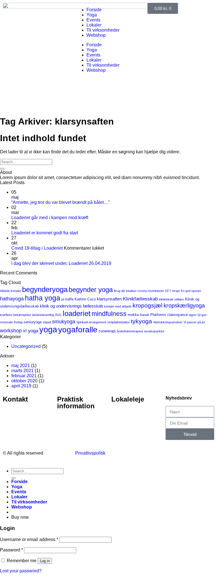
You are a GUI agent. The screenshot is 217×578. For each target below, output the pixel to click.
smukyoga (63, 321)
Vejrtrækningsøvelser (168, 322)
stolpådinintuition (118, 322)
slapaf (47, 322)
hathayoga (12, 299)
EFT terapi (172, 291)
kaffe (69, 299)
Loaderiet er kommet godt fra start (44, 232)
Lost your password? (21, 570)
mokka (133, 315)
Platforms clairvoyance (169, 315)
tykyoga (141, 321)
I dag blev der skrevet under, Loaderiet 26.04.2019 (61, 263)
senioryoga (33, 322)
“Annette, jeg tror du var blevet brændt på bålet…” (60, 202)
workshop (11, 330)
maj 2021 (20, 365)
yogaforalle (77, 329)
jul (62, 299)
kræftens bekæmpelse (15, 315)
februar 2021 (24, 375)
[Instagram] (170, 453)
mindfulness (109, 313)
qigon (192, 315)
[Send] (2, 169)
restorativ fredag (11, 322)
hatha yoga (42, 298)
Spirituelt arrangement (91, 322)
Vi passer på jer (194, 322)
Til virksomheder (103, 30)
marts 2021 (22, 370)
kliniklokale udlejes (171, 299)
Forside (94, 9)
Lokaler (93, 25)
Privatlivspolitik (90, 453)
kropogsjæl (147, 305)
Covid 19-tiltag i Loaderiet (37, 248)
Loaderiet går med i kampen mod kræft (49, 217)
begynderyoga (45, 289)
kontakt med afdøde (117, 306)
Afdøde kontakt (10, 291)
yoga (48, 329)
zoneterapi (107, 331)
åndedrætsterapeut (130, 331)
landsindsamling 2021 (47, 315)
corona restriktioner (150, 291)
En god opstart (191, 291)
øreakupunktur (154, 331)
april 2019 (21, 385)
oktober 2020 (24, 380)
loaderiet (76, 313)
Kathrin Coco (85, 299)
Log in (45, 561)
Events (93, 20)
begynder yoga (91, 289)
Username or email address (29, 539)
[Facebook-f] (154, 453)
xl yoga (30, 330)
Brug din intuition (125, 291)
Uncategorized (26, 346)
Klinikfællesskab (140, 299)
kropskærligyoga (184, 305)
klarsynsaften (109, 298)
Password (11, 550)
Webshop (96, 35)
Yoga (91, 14)
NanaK (144, 315)
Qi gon (202, 315)
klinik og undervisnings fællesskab (71, 306)
